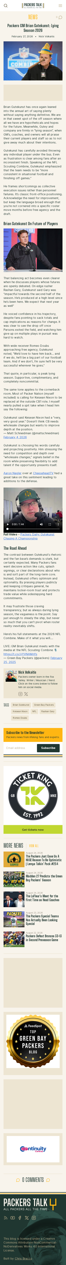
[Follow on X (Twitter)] (26, 694)
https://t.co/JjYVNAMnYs (20, 654)
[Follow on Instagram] (20, 694)
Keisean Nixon (20, 711)
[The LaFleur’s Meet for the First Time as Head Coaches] (14, 899)
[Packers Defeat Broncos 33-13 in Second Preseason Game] (14, 939)
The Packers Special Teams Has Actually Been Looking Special (42, 920)
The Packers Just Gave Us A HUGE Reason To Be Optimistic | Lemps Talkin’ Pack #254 (44, 860)
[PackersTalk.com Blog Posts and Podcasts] (33, 5)
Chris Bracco (23, 1258)
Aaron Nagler (12, 473)
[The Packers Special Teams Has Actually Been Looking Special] (14, 919)
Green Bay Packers (44, 705)
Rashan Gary (47, 711)
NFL (34, 711)
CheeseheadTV (43, 473)
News (33, 17)
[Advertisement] (33, 92)
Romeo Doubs (20, 718)
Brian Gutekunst (21, 705)
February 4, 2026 (15, 437)
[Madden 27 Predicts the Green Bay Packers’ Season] (14, 879)
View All (34, 846)
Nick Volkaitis (47, 36)
